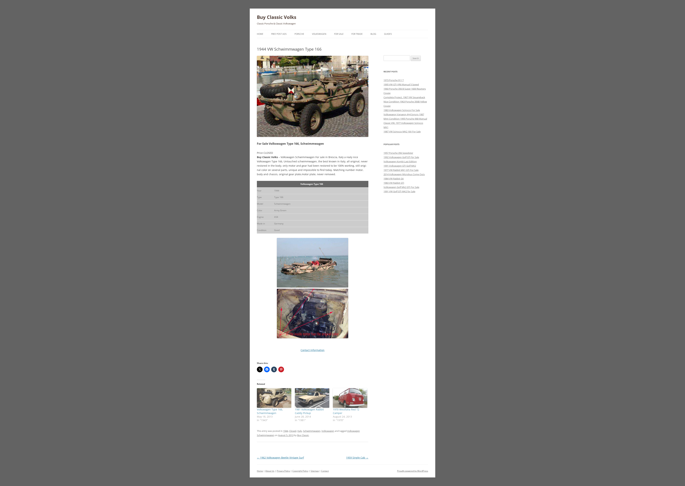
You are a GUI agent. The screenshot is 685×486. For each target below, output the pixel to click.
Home (260, 33)
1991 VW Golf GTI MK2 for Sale (399, 191)
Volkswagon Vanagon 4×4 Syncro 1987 (404, 114)
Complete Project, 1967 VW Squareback (404, 97)
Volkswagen (319, 33)
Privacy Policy (283, 470)
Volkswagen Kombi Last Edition (400, 161)
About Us (269, 470)
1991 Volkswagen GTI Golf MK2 (400, 165)
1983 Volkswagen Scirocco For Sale (402, 110)
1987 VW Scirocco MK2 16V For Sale (402, 131)
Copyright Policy (300, 470)
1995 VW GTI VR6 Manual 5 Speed (401, 84)
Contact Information (312, 350)
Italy (299, 431)
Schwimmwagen (311, 431)
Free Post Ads (279, 33)
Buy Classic (303, 435)
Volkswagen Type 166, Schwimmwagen (270, 411)
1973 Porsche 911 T (394, 80)
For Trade (357, 33)
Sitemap (315, 470)
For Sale (339, 33)
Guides (388, 33)
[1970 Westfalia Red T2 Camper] (350, 398)
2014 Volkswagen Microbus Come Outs (404, 174)
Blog (373, 33)
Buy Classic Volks (276, 17)
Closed (292, 431)
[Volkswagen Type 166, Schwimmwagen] (274, 398)
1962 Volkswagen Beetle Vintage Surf (280, 457)
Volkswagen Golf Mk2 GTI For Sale (401, 187)
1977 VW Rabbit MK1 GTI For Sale (401, 170)
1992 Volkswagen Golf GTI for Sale (401, 157)
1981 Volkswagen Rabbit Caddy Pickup (309, 411)
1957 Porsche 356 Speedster (398, 153)
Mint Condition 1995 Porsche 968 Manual (405, 118)
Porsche (299, 33)
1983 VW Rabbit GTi (394, 182)
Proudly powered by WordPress (412, 470)
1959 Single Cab (357, 457)
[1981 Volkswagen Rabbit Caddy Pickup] (312, 398)
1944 (285, 431)
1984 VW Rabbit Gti (394, 178)
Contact (325, 470)
